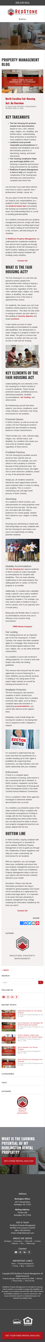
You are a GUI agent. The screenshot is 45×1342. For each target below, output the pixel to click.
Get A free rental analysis (18, 1161)
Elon (22, 1243)
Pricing (15, 1266)
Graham (38, 1241)
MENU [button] (23, 19)
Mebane (15, 1243)
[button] (3, 997)
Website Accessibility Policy (22, 1298)
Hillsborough (30, 1243)
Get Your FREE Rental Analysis (22, 1335)
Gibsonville (28, 1241)
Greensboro (18, 1241)
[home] (22, 12)
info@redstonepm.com (25, 1233)
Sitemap (39, 1278)
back (6, 970)
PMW (32, 1278)
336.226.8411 (22, 2)
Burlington (7, 1241)
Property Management (26, 1263)
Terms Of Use (29, 1281)
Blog (22, 1266)
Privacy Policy (17, 1281)
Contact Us (30, 1266)
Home (13, 1263)
